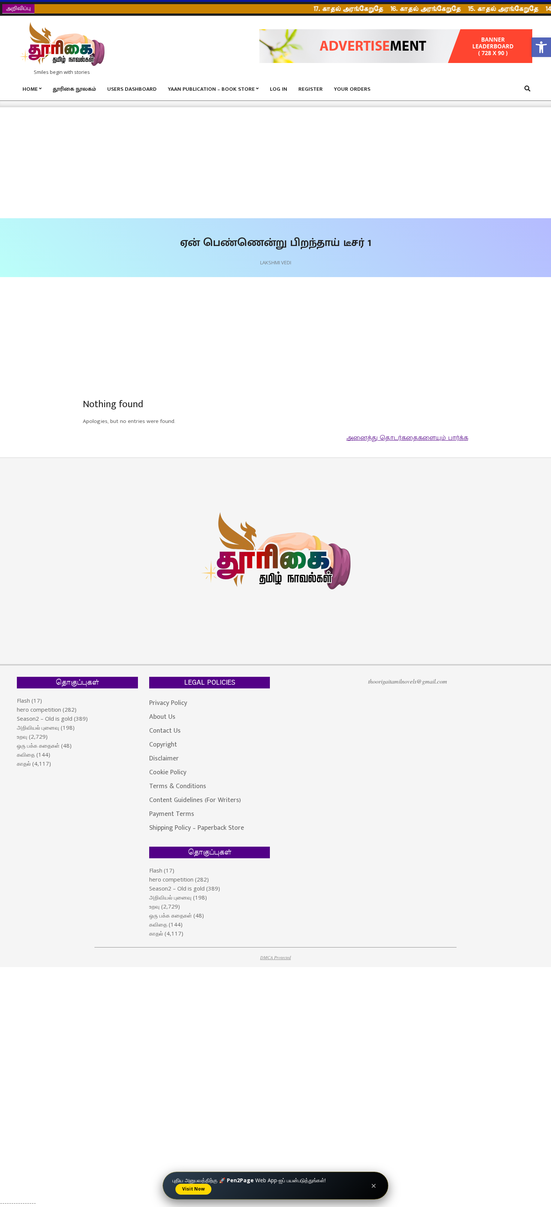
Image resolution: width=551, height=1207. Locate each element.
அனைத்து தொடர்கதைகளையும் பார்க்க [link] (407, 438)
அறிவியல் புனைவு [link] (38, 727)
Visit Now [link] (193, 1189)
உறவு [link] (22, 736)
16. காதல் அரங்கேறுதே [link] (413, 9)
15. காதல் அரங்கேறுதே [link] (490, 9)
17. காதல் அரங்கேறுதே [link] (335, 9)
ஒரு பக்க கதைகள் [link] (38, 745)
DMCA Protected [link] (275, 957)
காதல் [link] (24, 763)
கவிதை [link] (26, 754)
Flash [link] (23, 700)
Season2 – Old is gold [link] (44, 718)
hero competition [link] (39, 709)
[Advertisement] (225, 162)
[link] (541, 47)
